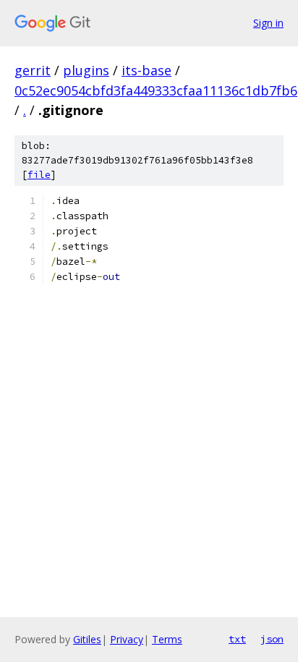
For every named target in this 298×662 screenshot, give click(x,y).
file (39, 175)
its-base (146, 70)
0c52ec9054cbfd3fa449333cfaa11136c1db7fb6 (155, 90)
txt (237, 638)
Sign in (268, 23)
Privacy (126, 639)
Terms (167, 639)
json (272, 638)
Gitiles (87, 639)
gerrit (32, 70)
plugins (86, 70)
